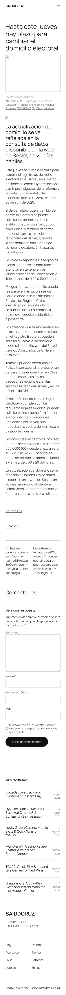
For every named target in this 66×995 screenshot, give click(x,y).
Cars (40, 101)
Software (11, 108)
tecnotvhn (24, 97)
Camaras (30, 101)
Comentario (13, 632)
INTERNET (22, 104)
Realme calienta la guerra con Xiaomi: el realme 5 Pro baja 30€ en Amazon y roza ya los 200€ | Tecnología (17, 560)
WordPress (54, 987)
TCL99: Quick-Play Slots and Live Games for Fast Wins (27, 868)
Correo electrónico (17, 692)
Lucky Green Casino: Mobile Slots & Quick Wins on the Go (27, 831)
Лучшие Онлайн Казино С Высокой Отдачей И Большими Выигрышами (25, 812)
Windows (49, 108)
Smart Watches (45, 104)
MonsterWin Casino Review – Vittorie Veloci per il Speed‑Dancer (26, 850)
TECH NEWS (24, 108)
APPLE (20, 101)
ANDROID (11, 101)
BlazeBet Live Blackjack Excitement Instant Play (23, 794)
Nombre (11, 676)
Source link (14, 511)
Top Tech (37, 108)
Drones (48, 101)
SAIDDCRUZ (15, 6)
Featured (11, 104)
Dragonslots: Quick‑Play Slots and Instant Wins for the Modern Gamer (25, 887)
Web (8, 708)
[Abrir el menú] (58, 6)
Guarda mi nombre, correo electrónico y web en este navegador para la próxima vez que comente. (33, 728)
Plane (32, 104)
